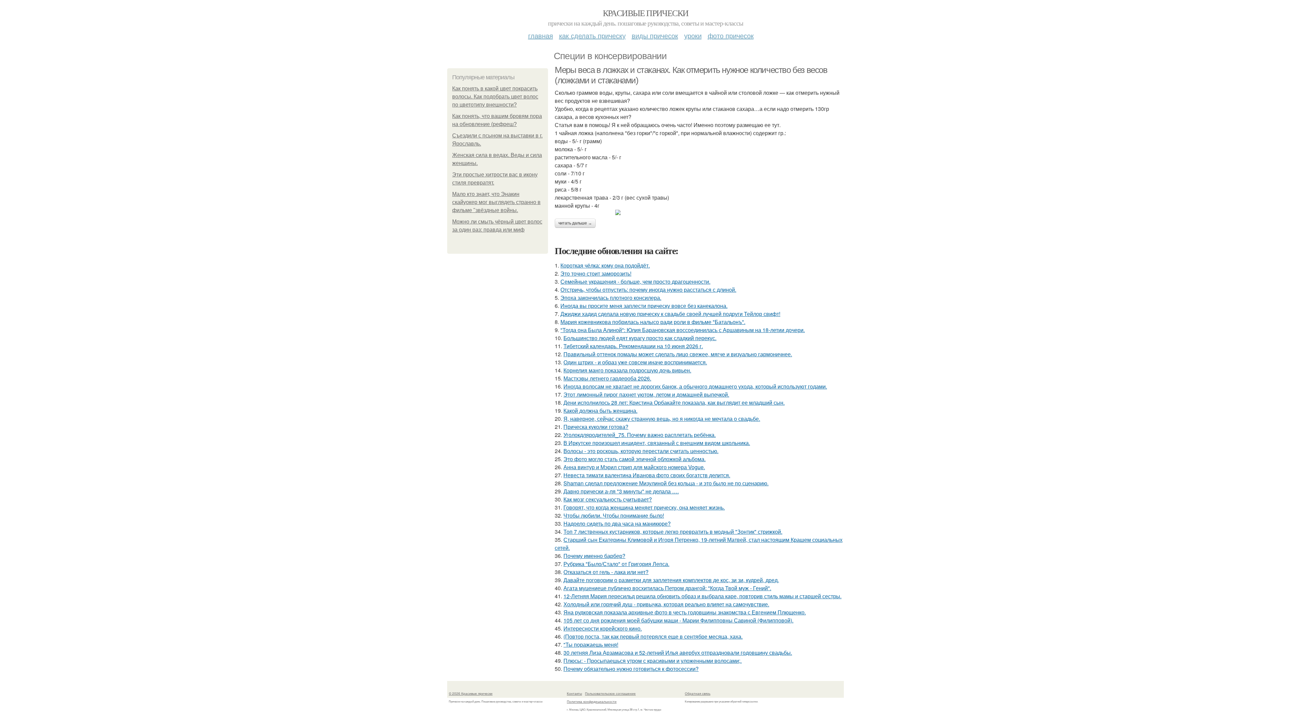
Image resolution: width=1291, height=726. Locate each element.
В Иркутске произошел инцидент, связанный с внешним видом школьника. (656, 443)
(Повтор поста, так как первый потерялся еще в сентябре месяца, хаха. (653, 636)
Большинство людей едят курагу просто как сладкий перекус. (639, 338)
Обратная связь (697, 693)
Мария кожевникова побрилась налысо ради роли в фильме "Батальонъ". (652, 322)
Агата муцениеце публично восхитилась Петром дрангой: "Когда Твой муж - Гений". (667, 588)
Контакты (574, 693)
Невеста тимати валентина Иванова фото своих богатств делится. (646, 475)
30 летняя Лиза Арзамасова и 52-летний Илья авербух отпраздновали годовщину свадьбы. (677, 652)
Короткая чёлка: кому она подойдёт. (605, 265)
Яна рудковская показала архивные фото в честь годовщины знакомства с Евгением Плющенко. (684, 612)
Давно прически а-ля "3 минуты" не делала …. (621, 491)
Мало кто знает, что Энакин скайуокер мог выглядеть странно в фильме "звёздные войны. (496, 202)
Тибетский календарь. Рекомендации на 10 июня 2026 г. (633, 346)
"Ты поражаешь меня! (590, 644)
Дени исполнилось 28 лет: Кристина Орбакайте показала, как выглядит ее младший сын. (674, 402)
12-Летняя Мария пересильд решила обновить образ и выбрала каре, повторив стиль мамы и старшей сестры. (702, 596)
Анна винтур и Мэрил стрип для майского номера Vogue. (634, 467)
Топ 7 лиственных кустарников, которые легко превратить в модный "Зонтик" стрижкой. (672, 531)
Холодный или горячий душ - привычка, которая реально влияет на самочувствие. (666, 604)
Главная (540, 35)
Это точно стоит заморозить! (595, 273)
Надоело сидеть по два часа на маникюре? (617, 523)
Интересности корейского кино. (602, 628)
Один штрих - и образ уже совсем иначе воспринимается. (635, 362)
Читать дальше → (575, 223)
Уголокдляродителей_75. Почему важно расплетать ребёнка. (639, 435)
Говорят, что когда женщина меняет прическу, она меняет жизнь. (644, 507)
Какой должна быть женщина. (600, 410)
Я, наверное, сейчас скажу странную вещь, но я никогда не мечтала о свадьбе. (661, 418)
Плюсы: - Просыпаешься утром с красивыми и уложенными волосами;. (652, 660)
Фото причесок (731, 35)
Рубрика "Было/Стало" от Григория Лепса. (616, 564)
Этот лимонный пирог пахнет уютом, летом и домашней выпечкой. (646, 394)
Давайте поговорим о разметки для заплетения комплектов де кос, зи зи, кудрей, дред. (671, 580)
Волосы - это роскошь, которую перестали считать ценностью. (640, 451)
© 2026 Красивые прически (471, 693)
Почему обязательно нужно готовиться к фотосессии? (631, 669)
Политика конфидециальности (592, 701)
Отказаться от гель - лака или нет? (606, 572)
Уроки (693, 35)
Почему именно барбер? (594, 556)
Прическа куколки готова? (595, 427)
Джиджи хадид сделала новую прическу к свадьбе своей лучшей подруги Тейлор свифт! (670, 314)
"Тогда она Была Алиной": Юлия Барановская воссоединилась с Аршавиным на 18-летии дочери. (682, 330)
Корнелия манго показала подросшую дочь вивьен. (627, 370)
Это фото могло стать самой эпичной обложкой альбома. (634, 459)
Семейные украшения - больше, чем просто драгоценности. (635, 281)
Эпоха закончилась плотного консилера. (610, 297)
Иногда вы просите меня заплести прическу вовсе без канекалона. (644, 306)
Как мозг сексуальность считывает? (607, 499)
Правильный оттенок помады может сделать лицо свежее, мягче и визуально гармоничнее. (677, 354)
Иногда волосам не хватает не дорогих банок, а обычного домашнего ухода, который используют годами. (695, 386)
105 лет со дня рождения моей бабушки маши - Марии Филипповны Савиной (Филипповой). (678, 620)
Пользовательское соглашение (610, 693)
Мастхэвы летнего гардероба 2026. (607, 378)
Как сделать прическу (592, 35)
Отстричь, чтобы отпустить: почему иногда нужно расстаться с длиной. (648, 289)
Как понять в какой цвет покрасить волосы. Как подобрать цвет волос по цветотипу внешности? (495, 97)
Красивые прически (646, 12)
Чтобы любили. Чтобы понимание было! (613, 515)
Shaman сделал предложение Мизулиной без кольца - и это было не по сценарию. (666, 483)
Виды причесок (655, 35)
